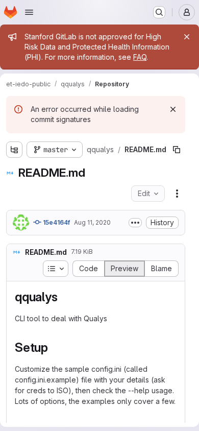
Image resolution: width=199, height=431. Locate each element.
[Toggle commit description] (135, 222)
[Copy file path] (176, 149)
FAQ (139, 57)
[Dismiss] (173, 109)
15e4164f (55, 222)
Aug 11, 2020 (92, 222)
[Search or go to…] (159, 12)
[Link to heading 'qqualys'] (63, 297)
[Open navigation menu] (29, 12)
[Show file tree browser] (14, 149)
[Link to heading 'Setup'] (54, 347)
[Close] (187, 37)
